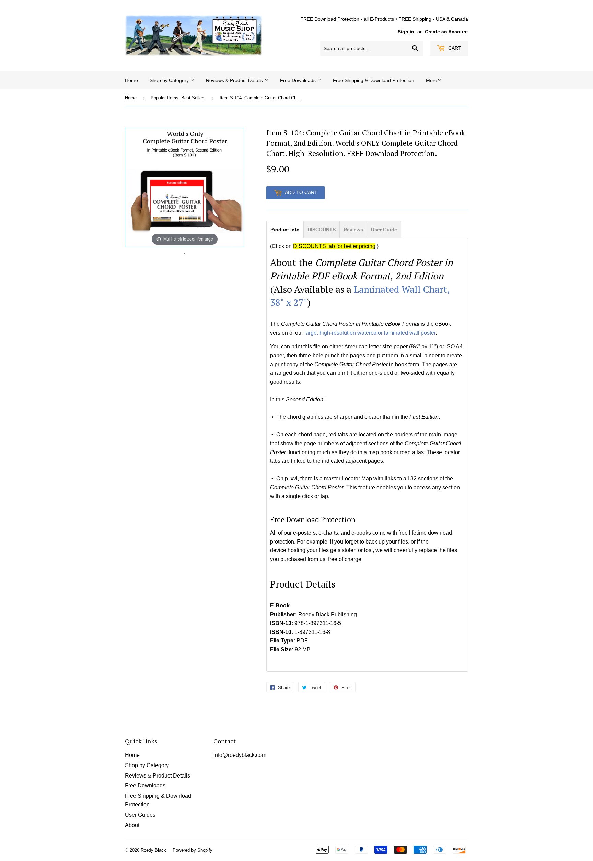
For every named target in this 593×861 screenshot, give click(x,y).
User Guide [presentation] (384, 229)
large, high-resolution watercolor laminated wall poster (369, 333)
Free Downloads (298, 80)
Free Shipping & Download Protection (373, 80)
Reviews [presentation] (353, 229)
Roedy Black (153, 850)
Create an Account (446, 31)
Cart (454, 48)
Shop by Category (170, 80)
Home (131, 80)
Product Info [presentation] (285, 229)
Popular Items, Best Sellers (178, 97)
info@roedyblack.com (239, 755)
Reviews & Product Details (235, 80)
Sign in (406, 31)
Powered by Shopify (192, 850)
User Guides (140, 815)
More (431, 80)
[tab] (284, 229)
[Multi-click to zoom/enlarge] (184, 187)
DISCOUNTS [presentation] (321, 229)
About (132, 825)
